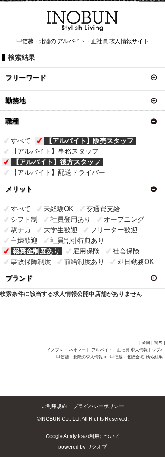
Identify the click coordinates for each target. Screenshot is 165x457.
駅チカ (21, 230)
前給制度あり (84, 261)
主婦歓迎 (24, 240)
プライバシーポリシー (98, 406)
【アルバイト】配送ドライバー (58, 172)
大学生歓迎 (60, 230)
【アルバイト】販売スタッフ (90, 140)
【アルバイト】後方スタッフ (57, 161)
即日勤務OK (135, 261)
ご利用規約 (54, 406)
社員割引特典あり (77, 240)
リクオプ (97, 447)
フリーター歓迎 (114, 230)
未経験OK (59, 208)
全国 (146, 342)
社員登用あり (70, 219)
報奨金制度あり (36, 251)
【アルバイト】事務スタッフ (55, 151)
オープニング (124, 219)
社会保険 (126, 251)
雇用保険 (86, 251)
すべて (21, 140)
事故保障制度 (31, 261)
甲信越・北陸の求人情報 (80, 357)
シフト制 (24, 219)
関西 (158, 342)
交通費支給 (103, 208)
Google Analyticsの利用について (83, 436)
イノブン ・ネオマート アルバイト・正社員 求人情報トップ (103, 349)
